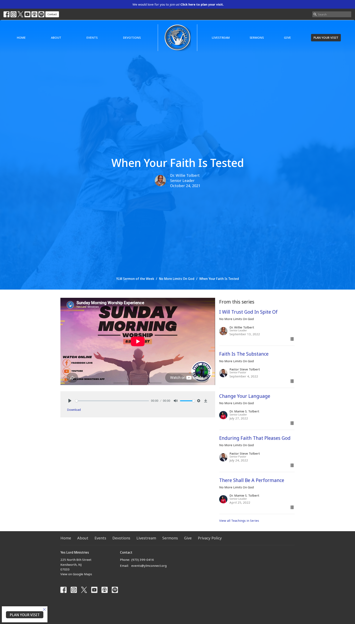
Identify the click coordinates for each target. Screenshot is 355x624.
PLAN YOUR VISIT (326, 37)
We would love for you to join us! (178, 4)
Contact (52, 14)
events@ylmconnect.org (149, 565)
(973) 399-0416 (142, 560)
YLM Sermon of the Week (135, 278)
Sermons (257, 37)
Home (21, 37)
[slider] (112, 401)
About (56, 37)
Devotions (132, 37)
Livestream (221, 37)
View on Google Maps (76, 574)
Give (287, 37)
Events (92, 37)
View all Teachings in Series (239, 520)
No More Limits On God (176, 278)
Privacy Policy (210, 538)
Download (74, 409)
